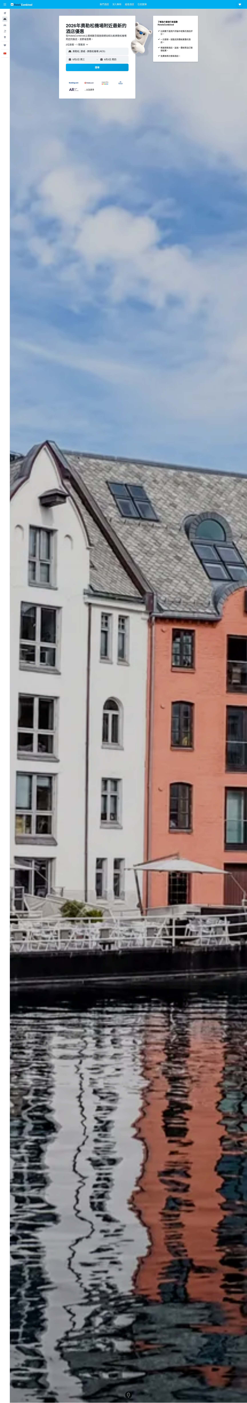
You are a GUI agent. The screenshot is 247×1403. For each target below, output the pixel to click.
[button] (5, 4)
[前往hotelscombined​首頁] (21, 4)
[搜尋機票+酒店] (5, 31)
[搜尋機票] (5, 13)
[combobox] (77, 44)
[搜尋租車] (5, 25)
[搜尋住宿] (5, 19)
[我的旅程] (5, 45)
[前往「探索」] (5, 37)
